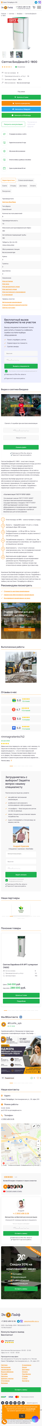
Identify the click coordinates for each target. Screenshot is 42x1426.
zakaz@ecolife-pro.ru (31, 1321)
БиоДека (19, 14)
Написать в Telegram (22, 109)
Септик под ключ (8, 308)
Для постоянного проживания (13, 292)
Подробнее (21, 1001)
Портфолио (26, 1374)
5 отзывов (26, 720)
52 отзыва (26, 701)
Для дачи (5, 284)
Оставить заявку (21, 1233)
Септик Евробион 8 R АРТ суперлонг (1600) (20, 966)
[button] (3, 667)
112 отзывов (26, 710)
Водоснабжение (7, 1372)
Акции (24, 1367)
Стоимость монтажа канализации (16, 591)
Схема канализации (25, 180)
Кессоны (4, 1376)
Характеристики (8, 180)
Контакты (25, 1381)
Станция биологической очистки (14, 305)
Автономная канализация (12, 302)
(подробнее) (30, 1409)
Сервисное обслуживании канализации (19, 595)
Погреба (4, 1374)
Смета (4, 186)
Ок (22, 1416)
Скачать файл (21, 447)
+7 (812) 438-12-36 (23, 7)
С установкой (7, 295)
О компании (26, 1365)
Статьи (24, 1378)
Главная (3, 14)
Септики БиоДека (9, 202)
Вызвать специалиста (21, 366)
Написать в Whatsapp (22, 115)
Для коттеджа (7, 281)
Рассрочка (6, 191)
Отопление (5, 1381)
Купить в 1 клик (22, 97)
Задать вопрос (21, 875)
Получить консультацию (13, 124)
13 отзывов (26, 729)
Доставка (23, 186)
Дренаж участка (7, 1378)
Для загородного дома (11, 287)
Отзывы (13, 186)
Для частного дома (9, 289)
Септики (11, 14)
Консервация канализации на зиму (17, 598)
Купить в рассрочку (22, 103)
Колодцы (4, 1383)
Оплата (33, 186)
